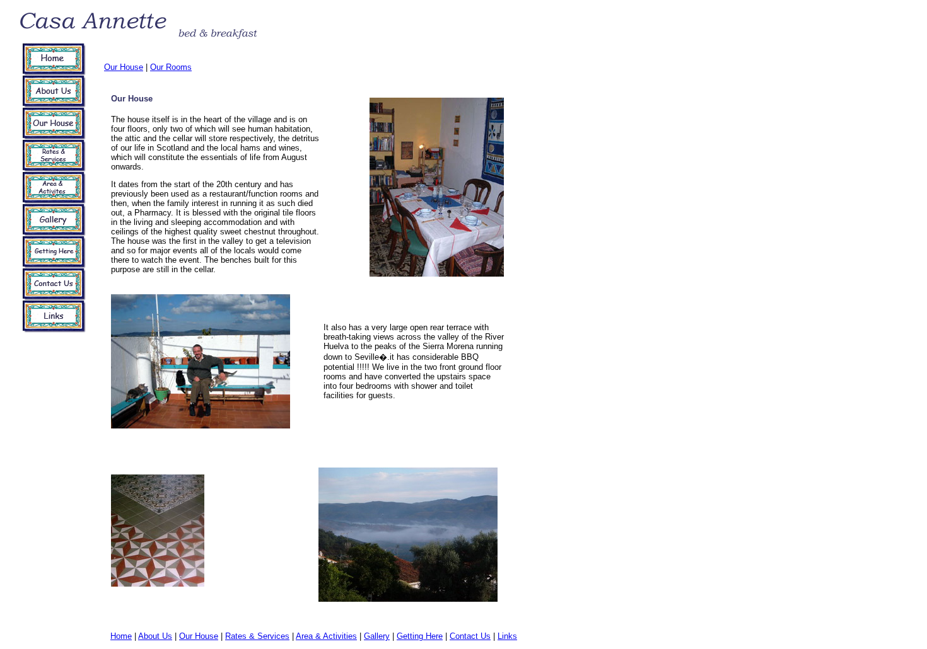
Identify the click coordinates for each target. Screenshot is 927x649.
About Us (155, 636)
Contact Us (470, 636)
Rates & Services (257, 636)
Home (121, 636)
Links (507, 636)
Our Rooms (171, 67)
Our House (123, 67)
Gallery (377, 636)
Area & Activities (326, 636)
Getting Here (420, 636)
